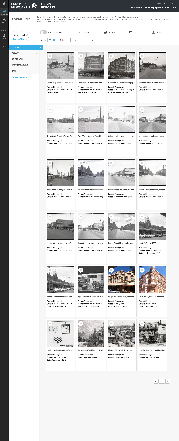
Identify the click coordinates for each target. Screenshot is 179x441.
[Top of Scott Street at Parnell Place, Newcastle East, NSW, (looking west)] (91, 119)
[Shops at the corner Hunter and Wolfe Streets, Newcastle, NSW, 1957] (91, 65)
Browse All (4, 14)
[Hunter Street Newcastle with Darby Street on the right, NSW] (60, 226)
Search (4, 22)
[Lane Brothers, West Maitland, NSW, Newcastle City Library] (152, 333)
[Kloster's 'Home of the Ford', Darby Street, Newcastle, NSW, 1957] (60, 279)
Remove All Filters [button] (20, 39)
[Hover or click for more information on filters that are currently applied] (27, 35)
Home (4, 6)
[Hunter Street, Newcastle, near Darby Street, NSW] (91, 226)
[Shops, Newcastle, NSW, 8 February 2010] (121, 279)
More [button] (4, 46)
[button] (109, 32)
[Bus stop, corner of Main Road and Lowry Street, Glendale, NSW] (152, 65)
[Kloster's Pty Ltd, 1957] (152, 226)
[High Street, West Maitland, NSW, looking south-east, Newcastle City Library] (91, 333)
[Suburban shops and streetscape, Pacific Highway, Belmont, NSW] (121, 119)
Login (4, 38)
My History (4, 30)
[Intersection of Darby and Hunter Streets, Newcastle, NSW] (152, 119)
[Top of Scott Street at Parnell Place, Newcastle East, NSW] (60, 119)
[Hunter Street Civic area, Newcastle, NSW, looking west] (121, 226)
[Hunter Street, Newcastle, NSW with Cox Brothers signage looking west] (121, 172)
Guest (164, 3)
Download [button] (83, 32)
